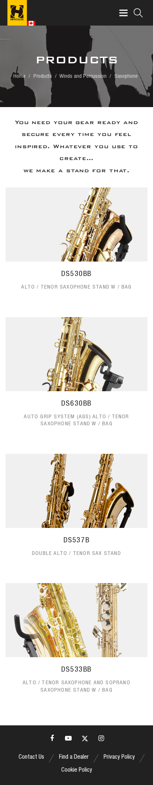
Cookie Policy (76, 771)
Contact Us (31, 758)
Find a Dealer (74, 758)
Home (19, 76)
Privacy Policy (119, 758)
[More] (76, 244)
